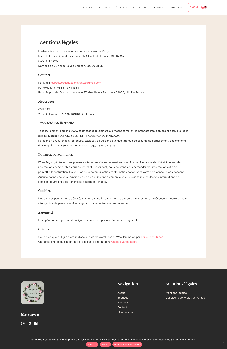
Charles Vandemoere (124, 241)
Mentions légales (176, 292)
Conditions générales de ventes (185, 297)
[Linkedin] (29, 324)
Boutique (104, 7)
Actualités (140, 7)
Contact (158, 7)
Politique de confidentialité (127, 344)
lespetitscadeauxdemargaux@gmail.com (76, 82)
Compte (174, 7)
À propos (121, 7)
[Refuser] (223, 342)
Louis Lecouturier (152, 237)
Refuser (105, 344)
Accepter (92, 344)
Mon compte (125, 312)
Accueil (87, 7)
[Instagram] (23, 324)
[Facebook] (36, 324)
